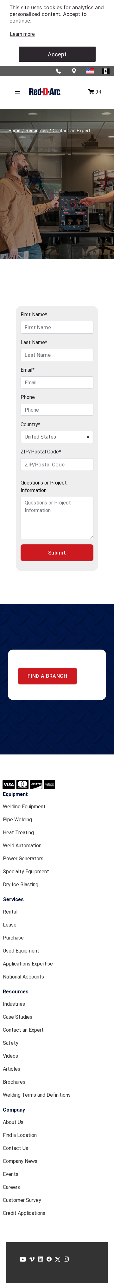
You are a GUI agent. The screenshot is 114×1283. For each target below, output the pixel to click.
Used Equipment (21, 951)
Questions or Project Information (44, 486)
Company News (20, 1161)
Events (10, 1174)
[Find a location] (74, 71)
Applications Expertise (28, 964)
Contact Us (15, 1148)
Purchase (13, 938)
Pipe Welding (17, 820)
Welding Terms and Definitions (37, 1095)
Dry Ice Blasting (20, 885)
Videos (10, 1056)
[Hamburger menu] (17, 91)
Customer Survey (22, 1200)
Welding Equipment (24, 807)
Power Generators (23, 859)
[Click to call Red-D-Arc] (58, 71)
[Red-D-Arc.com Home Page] (45, 91)
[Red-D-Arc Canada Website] (106, 71)
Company (14, 1110)
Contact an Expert (23, 1030)
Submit (57, 553)
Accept (57, 54)
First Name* (34, 314)
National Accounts (23, 977)
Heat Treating (18, 833)
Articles (11, 1069)
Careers (11, 1187)
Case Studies (17, 1017)
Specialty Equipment (26, 872)
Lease (9, 925)
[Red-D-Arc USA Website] (90, 71)
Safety (10, 1043)
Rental (10, 912)
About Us (13, 1122)
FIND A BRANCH (47, 676)
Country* (30, 424)
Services (13, 899)
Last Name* (34, 342)
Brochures (14, 1082)
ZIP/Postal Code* (41, 452)
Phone (28, 397)
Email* (28, 370)
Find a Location (20, 1135)
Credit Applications (24, 1213)
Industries (14, 1004)
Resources (15, 992)
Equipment (15, 794)
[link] (22, 34)
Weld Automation (22, 846)
